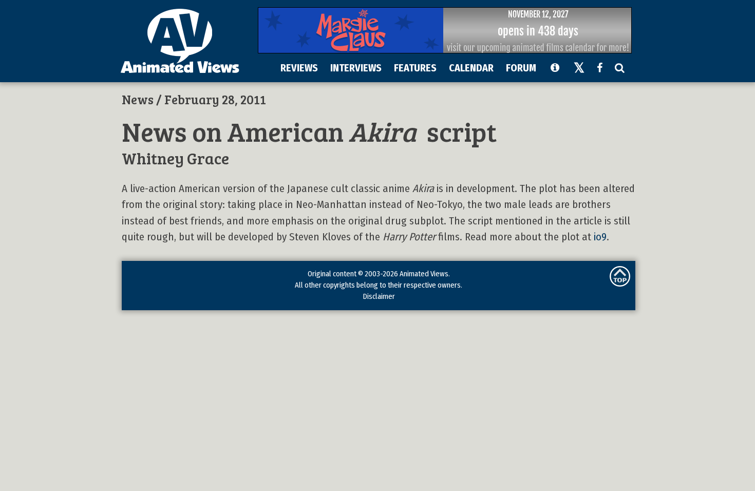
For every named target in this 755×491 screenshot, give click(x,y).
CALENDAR (471, 68)
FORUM (521, 68)
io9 (600, 237)
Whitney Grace (175, 158)
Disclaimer (379, 296)
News (138, 99)
